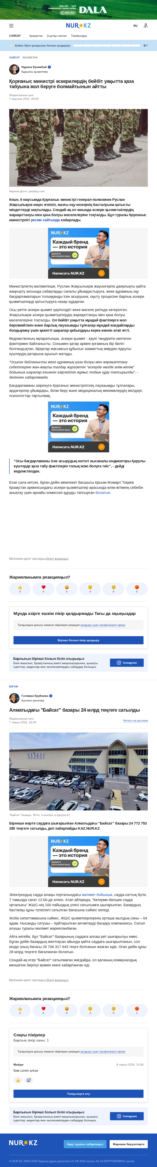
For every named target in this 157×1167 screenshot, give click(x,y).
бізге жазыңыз (57, 558)
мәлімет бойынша (97, 895)
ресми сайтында (45, 220)
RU (135, 25)
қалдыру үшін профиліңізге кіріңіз (103, 625)
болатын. (103, 493)
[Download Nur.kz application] (78, 10)
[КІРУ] (146, 26)
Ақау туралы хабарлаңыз (85, 1144)
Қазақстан (36, 35)
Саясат (15, 35)
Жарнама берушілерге (129, 1144)
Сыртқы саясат (57, 35)
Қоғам (13, 686)
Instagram (130, 662)
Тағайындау (79, 35)
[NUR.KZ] (78, 26)
